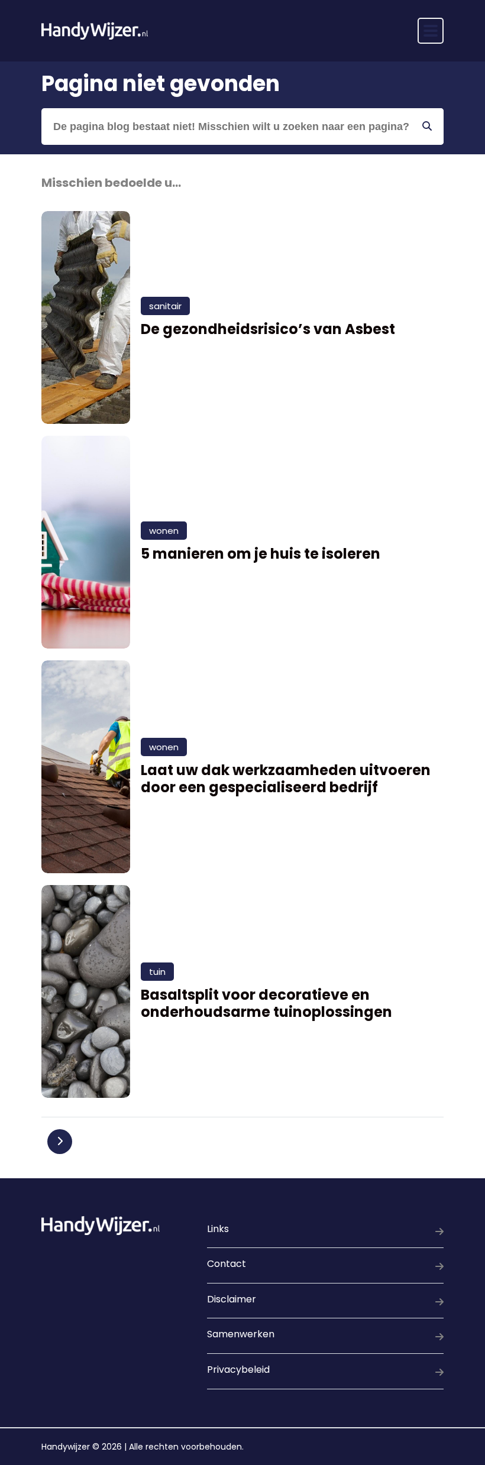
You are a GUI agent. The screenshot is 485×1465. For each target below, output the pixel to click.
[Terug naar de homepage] (94, 31)
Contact (226, 1263)
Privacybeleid (238, 1369)
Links (218, 1229)
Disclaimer (231, 1299)
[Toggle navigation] (431, 31)
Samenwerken (240, 1334)
